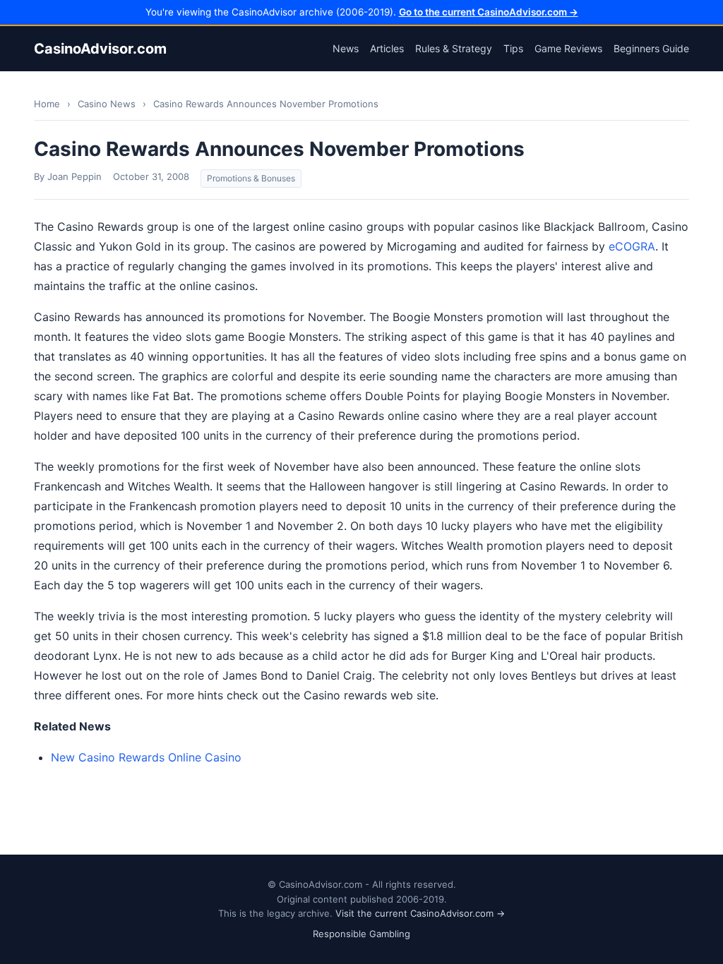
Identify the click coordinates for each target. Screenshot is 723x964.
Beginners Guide (651, 48)
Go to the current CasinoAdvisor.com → (488, 12)
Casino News (107, 103)
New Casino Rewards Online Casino (146, 757)
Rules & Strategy (453, 48)
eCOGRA (632, 246)
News (346, 48)
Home (47, 103)
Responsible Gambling (361, 933)
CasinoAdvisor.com (100, 48)
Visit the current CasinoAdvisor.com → (420, 913)
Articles (387, 48)
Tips (513, 48)
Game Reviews (568, 48)
